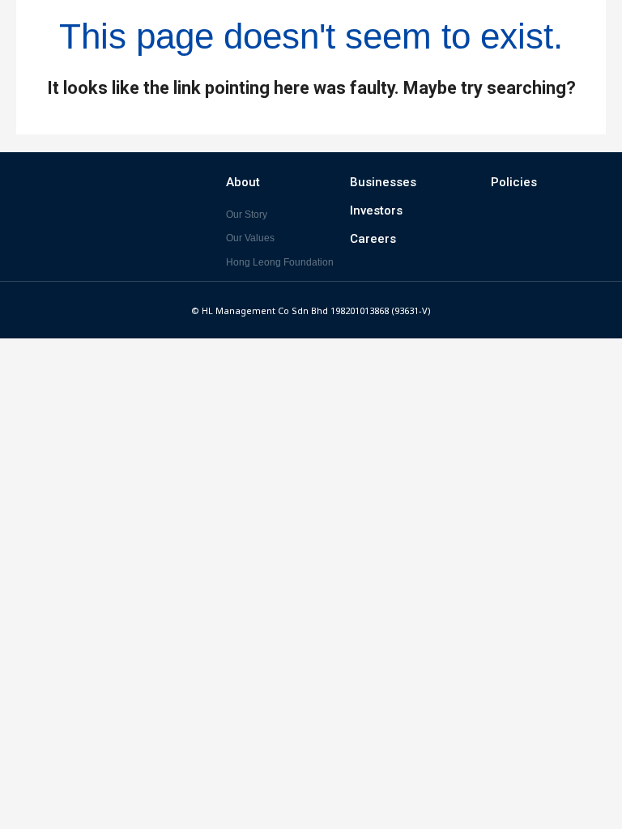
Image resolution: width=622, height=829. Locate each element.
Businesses (383, 182)
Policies (514, 182)
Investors (376, 210)
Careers (373, 239)
